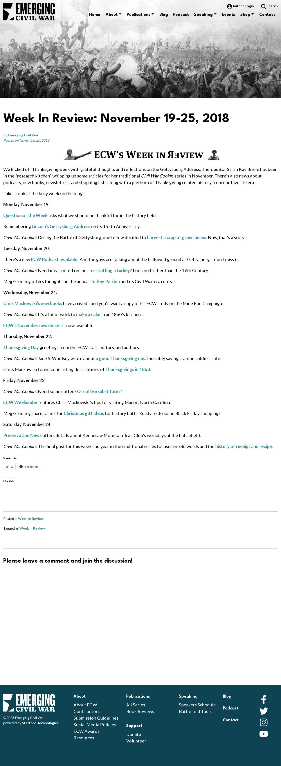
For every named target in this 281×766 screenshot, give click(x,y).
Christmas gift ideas (84, 413)
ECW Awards (86, 731)
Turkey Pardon (105, 281)
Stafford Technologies (40, 723)
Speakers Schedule (197, 704)
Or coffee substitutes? (99, 391)
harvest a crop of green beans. (177, 237)
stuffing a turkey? (114, 270)
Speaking (203, 15)
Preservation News (22, 435)
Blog (163, 15)
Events (228, 15)
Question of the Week (25, 215)
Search (272, 6)
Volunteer (136, 740)
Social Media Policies (95, 724)
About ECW (85, 704)
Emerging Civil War (23, 135)
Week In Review (32, 528)
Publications (138, 15)
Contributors (87, 711)
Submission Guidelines (96, 717)
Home (94, 15)
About (112, 15)
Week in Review (31, 518)
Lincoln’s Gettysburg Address (61, 226)
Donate (133, 734)
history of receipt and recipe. (244, 446)
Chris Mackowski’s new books (32, 303)
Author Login (243, 6)
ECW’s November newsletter (32, 325)
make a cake (88, 314)
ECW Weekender (20, 402)
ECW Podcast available (54, 259)
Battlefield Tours (195, 711)
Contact (267, 15)
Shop (245, 15)
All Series (135, 704)
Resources (84, 737)
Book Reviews (140, 711)
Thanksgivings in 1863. (128, 369)
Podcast (181, 15)
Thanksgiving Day (21, 347)
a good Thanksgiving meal (122, 358)
